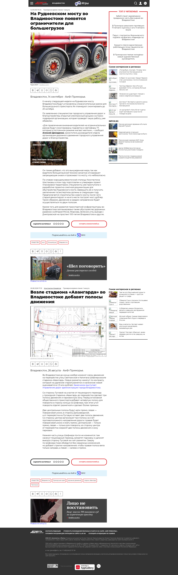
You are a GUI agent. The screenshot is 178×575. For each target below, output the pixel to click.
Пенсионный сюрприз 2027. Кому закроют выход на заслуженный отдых (131, 141)
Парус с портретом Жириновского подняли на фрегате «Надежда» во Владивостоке (128, 37)
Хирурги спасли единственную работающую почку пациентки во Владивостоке (128, 47)
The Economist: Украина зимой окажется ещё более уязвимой (130, 157)
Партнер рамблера (66, 566)
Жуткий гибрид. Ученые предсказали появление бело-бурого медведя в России (133, 318)
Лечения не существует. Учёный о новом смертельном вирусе (132, 95)
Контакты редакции (53, 531)
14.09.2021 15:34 (35, 10)
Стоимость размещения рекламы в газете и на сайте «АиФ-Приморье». (90, 531)
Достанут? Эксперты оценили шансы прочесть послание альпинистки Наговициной (133, 104)
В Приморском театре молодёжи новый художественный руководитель (128, 57)
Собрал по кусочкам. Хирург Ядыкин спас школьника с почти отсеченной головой (133, 80)
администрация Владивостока (42, 358)
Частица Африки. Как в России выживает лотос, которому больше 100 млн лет (132, 88)
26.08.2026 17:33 (36, 288)
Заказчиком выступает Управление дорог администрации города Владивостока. (72, 386)
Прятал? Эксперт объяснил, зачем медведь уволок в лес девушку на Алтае (132, 334)
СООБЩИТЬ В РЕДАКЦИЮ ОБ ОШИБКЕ (102, 533)
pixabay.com (44, 85)
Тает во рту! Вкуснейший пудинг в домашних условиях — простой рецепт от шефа (132, 294)
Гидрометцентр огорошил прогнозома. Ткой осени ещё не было (133, 133)
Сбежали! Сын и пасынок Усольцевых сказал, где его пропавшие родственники (133, 302)
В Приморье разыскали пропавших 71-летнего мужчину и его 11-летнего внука (128, 28)
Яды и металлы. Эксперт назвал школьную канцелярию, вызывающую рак (131, 326)
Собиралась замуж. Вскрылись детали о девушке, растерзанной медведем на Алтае (131, 310)
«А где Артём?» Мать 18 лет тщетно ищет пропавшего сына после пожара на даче (132, 112)
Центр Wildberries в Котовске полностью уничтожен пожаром (131, 149)
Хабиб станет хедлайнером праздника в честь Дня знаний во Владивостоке (128, 18)
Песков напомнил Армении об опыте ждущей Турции (133, 125)
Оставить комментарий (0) (89, 224)
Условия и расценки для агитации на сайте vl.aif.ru (65, 533)
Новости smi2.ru (38, 281)
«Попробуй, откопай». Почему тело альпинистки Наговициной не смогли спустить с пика (132, 72)
